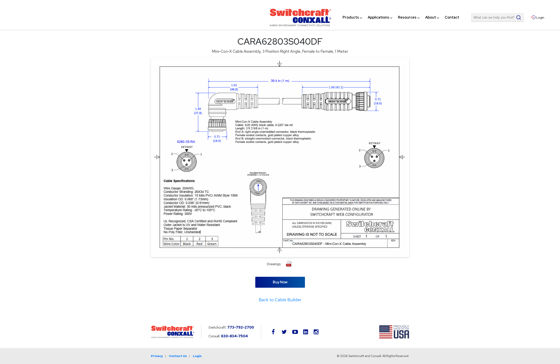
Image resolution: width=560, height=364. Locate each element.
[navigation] (401, 17)
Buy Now (280, 282)
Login (197, 356)
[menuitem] (350, 17)
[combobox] (497, 17)
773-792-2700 (240, 327)
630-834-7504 (234, 336)
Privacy (157, 356)
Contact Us (178, 356)
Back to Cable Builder (280, 300)
